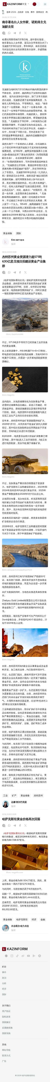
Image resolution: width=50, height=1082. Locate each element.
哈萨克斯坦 (22, 919)
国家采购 (6, 1033)
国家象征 (6, 1022)
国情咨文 (40, 12)
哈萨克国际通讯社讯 (14, 833)
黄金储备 (7, 233)
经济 (34, 919)
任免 (27, 12)
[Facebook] (20, 33)
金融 (43, 919)
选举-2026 (11, 12)
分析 (4, 983)
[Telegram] (14, 33)
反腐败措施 (7, 1027)
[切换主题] (36, 4)
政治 (4, 977)
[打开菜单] (45, 4)
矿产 (14, 795)
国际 (18, 233)
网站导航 (6, 1050)
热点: (3, 12)
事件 (33, 12)
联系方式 (6, 1055)
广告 (4, 1061)
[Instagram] (3, 33)
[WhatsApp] (9, 33)
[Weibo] (23, 955)
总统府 (20, 12)
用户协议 (6, 1011)
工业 (5, 795)
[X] (25, 33)
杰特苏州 (38, 795)
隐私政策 (6, 1016)
